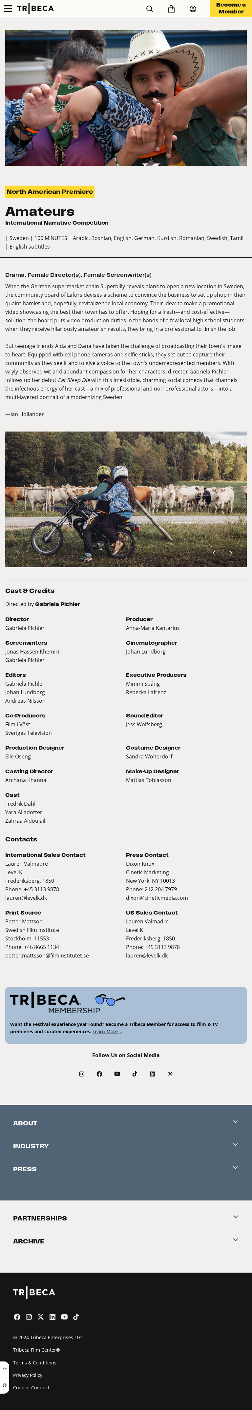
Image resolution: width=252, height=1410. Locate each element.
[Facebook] (99, 1074)
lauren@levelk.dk (26, 897)
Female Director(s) (54, 275)
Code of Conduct (31, 1387)
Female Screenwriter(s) (118, 275)
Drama (15, 275)
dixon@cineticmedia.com (157, 897)
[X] (170, 1074)
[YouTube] (117, 1074)
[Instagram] (82, 1074)
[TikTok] (135, 1074)
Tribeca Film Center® (36, 1350)
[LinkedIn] (152, 1074)
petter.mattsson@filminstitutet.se (47, 955)
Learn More (106, 1031)
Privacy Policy (27, 1375)
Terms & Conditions (34, 1363)
